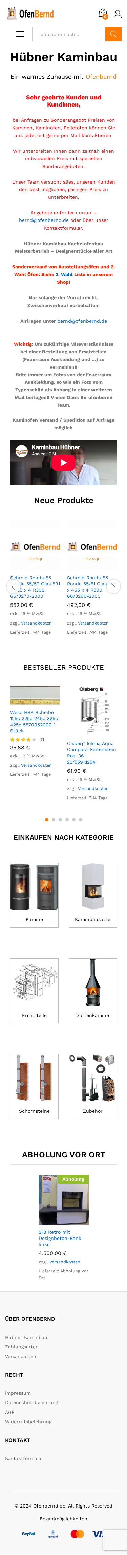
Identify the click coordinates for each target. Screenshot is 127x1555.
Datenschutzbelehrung (31, 1402)
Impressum (18, 1393)
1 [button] (46, 819)
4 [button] (67, 819)
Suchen (113, 34)
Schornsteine (34, 1111)
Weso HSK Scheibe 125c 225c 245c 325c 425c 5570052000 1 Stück (34, 722)
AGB (10, 1412)
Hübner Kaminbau (26, 1337)
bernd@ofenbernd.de (44, 220)
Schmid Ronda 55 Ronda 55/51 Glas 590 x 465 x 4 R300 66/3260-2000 (92, 587)
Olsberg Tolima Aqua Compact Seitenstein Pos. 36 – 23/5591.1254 (91, 753)
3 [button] (60, 819)
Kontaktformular (24, 1458)
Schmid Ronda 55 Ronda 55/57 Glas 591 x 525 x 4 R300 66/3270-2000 (35, 587)
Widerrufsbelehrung (28, 1421)
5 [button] (74, 819)
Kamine (34, 919)
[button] (27, 566)
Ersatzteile (34, 1015)
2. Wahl (65, 274)
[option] (35, 580)
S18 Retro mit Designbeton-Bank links (60, 1238)
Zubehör (93, 1111)
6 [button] (80, 819)
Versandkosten (36, 623)
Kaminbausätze (92, 919)
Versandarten (20, 1356)
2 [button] (53, 819)
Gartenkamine (92, 1015)
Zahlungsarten (22, 1346)
